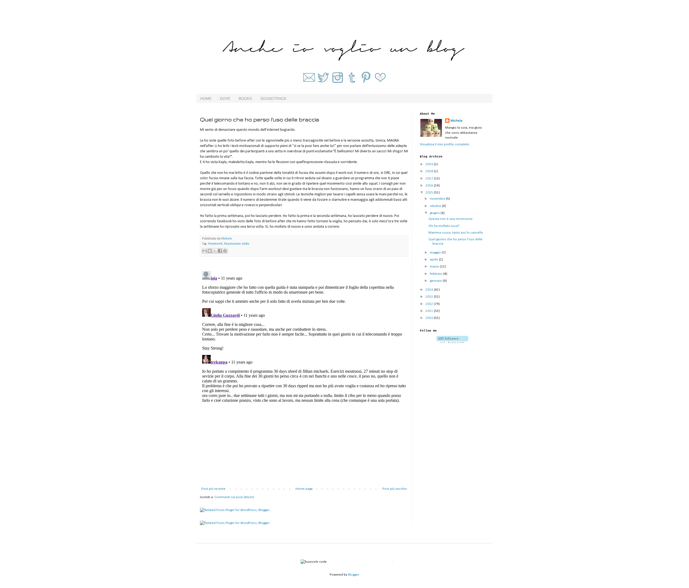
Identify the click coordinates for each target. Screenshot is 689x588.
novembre (438, 198)
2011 (430, 311)
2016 (430, 185)
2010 (430, 318)
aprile (434, 259)
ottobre (436, 206)
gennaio (436, 281)
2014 (430, 289)
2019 (430, 164)
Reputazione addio (236, 243)
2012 (430, 304)
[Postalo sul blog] (209, 250)
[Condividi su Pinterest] (225, 250)
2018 (430, 171)
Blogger (353, 574)
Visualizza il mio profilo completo (444, 144)
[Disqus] (304, 336)
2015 (430, 192)
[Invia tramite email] (204, 250)
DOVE (225, 98)
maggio (436, 252)
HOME (206, 98)
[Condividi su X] (214, 250)
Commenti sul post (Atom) (234, 497)
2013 (430, 296)
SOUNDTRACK (273, 98)
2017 (430, 178)
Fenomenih (215, 243)
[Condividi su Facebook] (220, 250)
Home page (304, 489)
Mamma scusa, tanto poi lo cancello (455, 232)
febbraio (436, 274)
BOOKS (245, 98)
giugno (435, 213)
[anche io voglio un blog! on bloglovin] (452, 342)
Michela (456, 120)
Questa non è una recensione (450, 219)
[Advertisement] (304, 446)
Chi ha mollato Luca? (443, 226)
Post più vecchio (394, 489)
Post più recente (213, 489)
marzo (435, 266)
